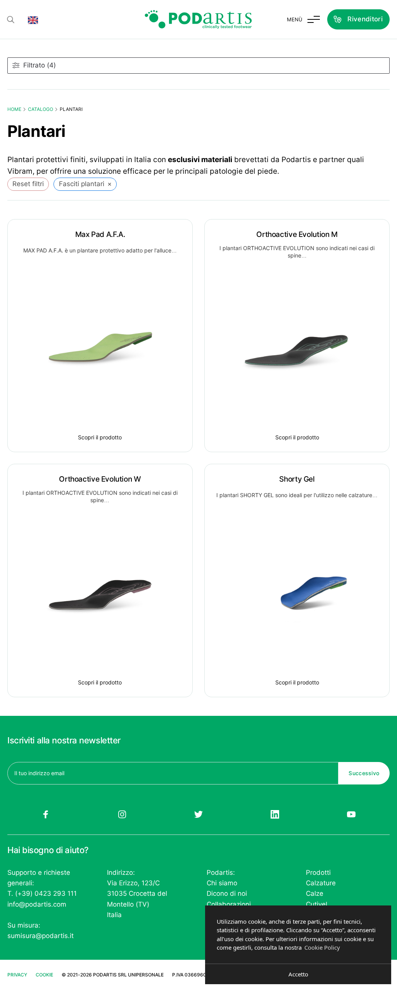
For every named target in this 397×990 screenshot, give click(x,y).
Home (14, 109)
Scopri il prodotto (100, 437)
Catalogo (40, 109)
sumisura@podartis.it (40, 936)
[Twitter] (198, 814)
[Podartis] (198, 19)
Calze (314, 893)
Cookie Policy (322, 947)
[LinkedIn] (275, 814)
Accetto (298, 974)
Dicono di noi (227, 893)
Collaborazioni (229, 904)
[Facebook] (45, 814)
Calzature (321, 883)
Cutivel (316, 904)
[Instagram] (122, 814)
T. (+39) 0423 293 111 (42, 893)
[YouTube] (351, 814)
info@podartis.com (36, 904)
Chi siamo (222, 883)
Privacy (17, 975)
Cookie (44, 975)
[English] (33, 19)
